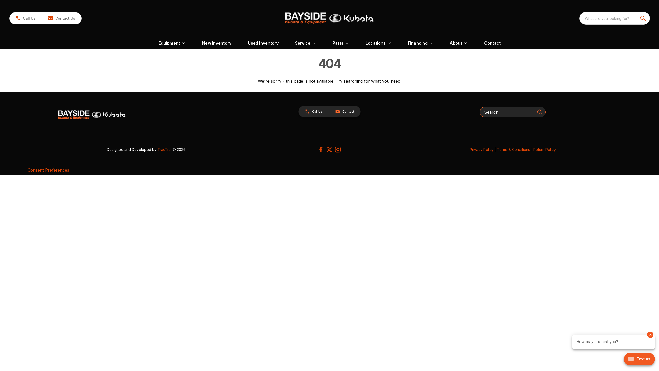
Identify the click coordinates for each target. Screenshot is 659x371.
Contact (492, 43)
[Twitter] (329, 149)
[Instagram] (338, 149)
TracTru (164, 149)
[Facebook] (321, 149)
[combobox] (615, 18)
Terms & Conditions (513, 149)
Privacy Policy (482, 149)
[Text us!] (639, 359)
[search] (643, 18)
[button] (26, 18)
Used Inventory (263, 43)
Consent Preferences (48, 170)
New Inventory (216, 43)
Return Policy (544, 149)
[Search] (539, 111)
